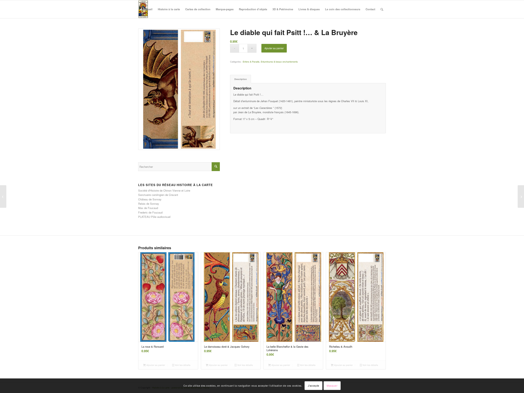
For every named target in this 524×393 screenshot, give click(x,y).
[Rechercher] (382, 9)
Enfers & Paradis (251, 61)
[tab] (240, 79)
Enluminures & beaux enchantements (279, 61)
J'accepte (313, 385)
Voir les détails (182, 365)
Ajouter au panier (274, 48)
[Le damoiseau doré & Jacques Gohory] (3, 196)
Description (240, 79)
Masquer (332, 385)
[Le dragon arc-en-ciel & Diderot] (521, 196)
